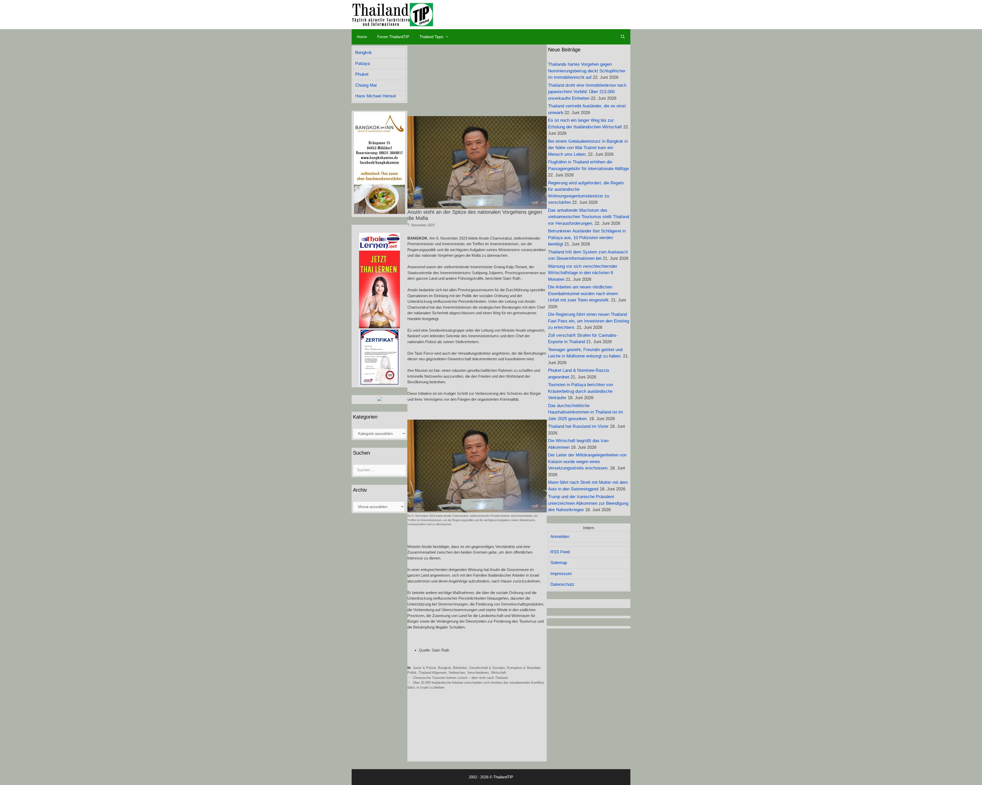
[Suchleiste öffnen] (622, 36)
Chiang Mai (366, 85)
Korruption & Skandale (523, 668)
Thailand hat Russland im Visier (578, 426)
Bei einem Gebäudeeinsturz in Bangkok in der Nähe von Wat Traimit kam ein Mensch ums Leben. (588, 148)
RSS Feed (560, 552)
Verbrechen (457, 673)
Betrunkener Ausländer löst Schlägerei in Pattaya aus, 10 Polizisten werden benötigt (587, 237)
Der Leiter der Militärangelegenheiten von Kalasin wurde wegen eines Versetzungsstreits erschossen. (587, 461)
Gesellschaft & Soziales (487, 668)
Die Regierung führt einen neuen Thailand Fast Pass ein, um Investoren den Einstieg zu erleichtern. (588, 321)
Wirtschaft (498, 673)
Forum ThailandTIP (393, 37)
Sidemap (558, 562)
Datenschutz (562, 584)
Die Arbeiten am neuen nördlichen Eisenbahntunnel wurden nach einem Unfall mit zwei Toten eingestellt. (583, 293)
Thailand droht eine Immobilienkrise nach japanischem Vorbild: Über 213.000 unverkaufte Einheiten (587, 92)
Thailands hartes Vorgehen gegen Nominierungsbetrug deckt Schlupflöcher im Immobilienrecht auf (587, 71)
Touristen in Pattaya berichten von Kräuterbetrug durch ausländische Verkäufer (580, 391)
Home (362, 37)
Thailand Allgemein (433, 673)
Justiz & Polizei (424, 668)
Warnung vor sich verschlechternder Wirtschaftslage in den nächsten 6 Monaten (582, 273)
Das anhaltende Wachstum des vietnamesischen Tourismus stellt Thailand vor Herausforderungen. (588, 217)
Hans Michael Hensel (375, 96)
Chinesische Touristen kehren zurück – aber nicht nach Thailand (460, 678)
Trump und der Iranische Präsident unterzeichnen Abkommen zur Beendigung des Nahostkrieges (588, 503)
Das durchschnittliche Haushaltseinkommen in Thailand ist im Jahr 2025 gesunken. (585, 412)
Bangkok (444, 668)
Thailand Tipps (431, 37)
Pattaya (362, 63)
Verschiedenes (478, 673)
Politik (412, 673)
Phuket (362, 74)
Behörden (460, 668)
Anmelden (559, 536)
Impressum (561, 573)
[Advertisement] (477, 80)
